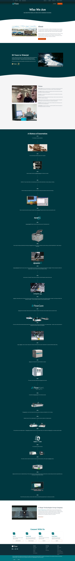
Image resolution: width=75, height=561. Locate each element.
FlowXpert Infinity (35, 394)
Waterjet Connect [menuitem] (59, 0)
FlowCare (19, 310)
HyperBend (49, 458)
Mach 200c (25, 412)
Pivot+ (18, 344)
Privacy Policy (59, 550)
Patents (58, 554)
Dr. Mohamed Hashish (38, 173)
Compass (14, 298)
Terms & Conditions (60, 551)
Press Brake (47, 550)
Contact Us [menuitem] (53, 0)
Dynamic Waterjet (28, 224)
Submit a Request (31, 540)
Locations (34, 548)
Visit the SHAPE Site (40, 516)
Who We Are (34, 547)
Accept (14, 559)
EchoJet (41, 380)
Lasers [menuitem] (20, 0)
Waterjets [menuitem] (16, 0)
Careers (34, 550)
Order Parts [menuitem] (54, 3)
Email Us (44, 540)
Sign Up (57, 540)
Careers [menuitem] (49, 0)
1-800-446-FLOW (18, 540)
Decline (19, 559)
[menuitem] (13, 1)
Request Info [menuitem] (60, 3)
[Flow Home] (15, 3)
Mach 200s (28, 430)
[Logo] (22, 546)
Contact (34, 551)
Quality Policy (59, 547)
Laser (46, 548)
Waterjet (21, 344)
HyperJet (31, 245)
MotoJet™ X (30, 361)
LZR (46, 458)
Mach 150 (50, 430)
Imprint (58, 548)
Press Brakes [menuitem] (24, 0)
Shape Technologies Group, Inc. (42, 509)
